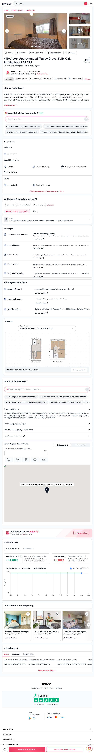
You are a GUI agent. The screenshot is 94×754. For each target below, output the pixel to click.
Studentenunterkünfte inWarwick (40, 664)
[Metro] (26, 459)
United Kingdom (17, 10)
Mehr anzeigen (40, 293)
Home (6, 10)
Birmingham (30, 10)
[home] (6, 4)
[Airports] (44, 459)
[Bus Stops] (35, 459)
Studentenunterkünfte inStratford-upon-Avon (71, 664)
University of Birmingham (15, 100)
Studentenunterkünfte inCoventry (15, 664)
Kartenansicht (55, 53)
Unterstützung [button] (8, 739)
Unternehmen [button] (8, 729)
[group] (47, 349)
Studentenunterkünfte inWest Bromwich (42, 659)
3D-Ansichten (37, 53)
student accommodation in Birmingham (47, 94)
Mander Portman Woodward (68, 100)
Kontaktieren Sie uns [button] (11, 745)
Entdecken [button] (7, 734)
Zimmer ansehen (79, 370)
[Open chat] (90, 750)
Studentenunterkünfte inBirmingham (15, 659)
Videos (22, 53)
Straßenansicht (81, 445)
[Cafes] (17, 459)
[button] (50, 3)
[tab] (6, 654)
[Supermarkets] (9, 459)
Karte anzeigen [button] (42, 74)
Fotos (10, 53)
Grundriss (71, 53)
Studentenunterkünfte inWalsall (67, 659)
